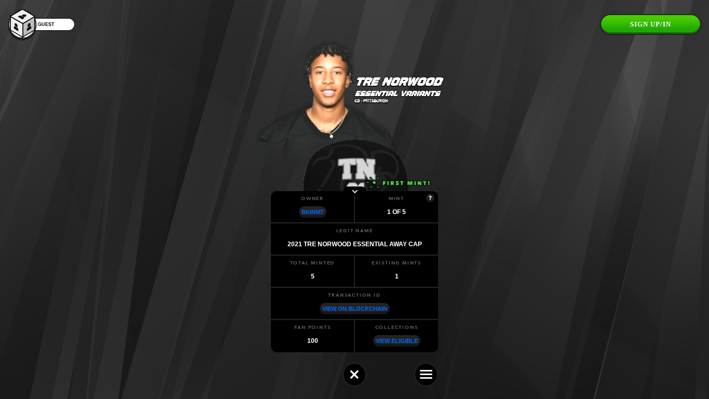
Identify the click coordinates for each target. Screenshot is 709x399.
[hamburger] (426, 374)
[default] (354, 374)
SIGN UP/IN (650, 24)
